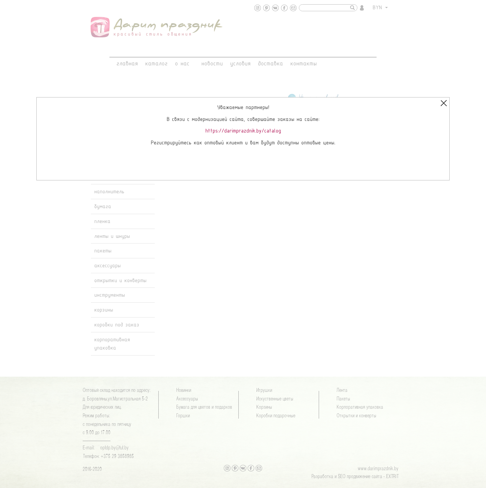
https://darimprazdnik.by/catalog (243, 131)
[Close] (444, 103)
